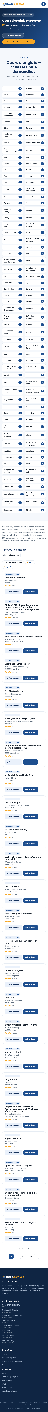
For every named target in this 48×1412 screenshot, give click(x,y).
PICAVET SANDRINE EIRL (11, 1305)
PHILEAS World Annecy (16, 829)
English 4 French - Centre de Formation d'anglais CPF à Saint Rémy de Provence (21, 1109)
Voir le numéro (15, 592)
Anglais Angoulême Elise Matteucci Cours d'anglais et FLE (23, 746)
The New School (13, 1052)
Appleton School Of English (18, 1165)
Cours (15, 4)
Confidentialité (23, 1403)
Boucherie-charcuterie (11, 1391)
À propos (6, 1354)
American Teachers (15, 577)
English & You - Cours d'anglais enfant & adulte (21, 1194)
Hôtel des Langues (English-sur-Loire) (21, 941)
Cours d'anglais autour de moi (19, 42)
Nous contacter (8, 1365)
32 (31, 1256)
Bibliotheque (7, 1387)
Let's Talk (9, 997)
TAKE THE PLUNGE (9, 1320)
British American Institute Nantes (21, 1024)
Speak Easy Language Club (13, 1315)
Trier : (5, 555)
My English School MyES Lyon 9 (20, 718)
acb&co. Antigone (14, 970)
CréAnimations (8, 1335)
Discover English (13, 802)
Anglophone (11, 1079)
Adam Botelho (12, 886)
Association (7, 1380)
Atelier (4, 1384)
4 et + (31, 562)
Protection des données (12, 1361)
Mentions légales (9, 1358)
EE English (6, 1330)
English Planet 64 (13, 1138)
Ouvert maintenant (14, 562)
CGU (15, 1403)
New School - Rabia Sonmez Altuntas (23, 636)
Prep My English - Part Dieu (18, 913)
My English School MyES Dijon (19, 775)
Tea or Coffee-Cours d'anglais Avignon (20, 1223)
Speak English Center (10, 1325)
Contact (28, 1405)
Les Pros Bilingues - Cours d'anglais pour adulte (23, 858)
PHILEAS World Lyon (14, 691)
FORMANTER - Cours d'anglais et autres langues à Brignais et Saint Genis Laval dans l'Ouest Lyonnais (22, 607)
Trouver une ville (14, 35)
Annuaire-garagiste (10, 1377)
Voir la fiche (30, 592)
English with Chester (10, 1310)
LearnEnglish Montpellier (17, 663)
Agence (5, 1373)
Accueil (5, 29)
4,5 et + (9, 567)
